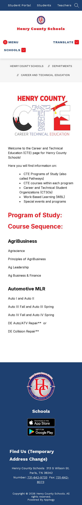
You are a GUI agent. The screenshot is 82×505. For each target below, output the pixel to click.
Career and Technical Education (45, 75)
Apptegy (49, 499)
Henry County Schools (26, 66)
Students (44, 5)
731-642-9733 (37, 477)
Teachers (64, 5)
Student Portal (19, 5)
